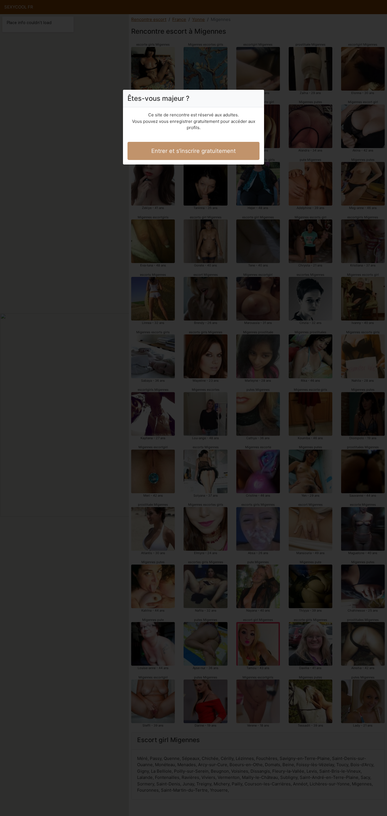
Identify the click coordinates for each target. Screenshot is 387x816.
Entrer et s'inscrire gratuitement (193, 151)
